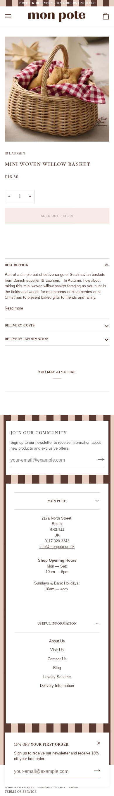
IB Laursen (15, 153)
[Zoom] (16, 130)
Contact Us (57, 659)
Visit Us (57, 650)
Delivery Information (57, 685)
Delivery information (27, 339)
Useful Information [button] (57, 623)
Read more (14, 308)
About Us (57, 641)
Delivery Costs (19, 325)
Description (16, 265)
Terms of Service (21, 791)
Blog (57, 668)
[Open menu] (13, 16)
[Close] (101, 743)
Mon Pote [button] (57, 501)
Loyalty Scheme (57, 677)
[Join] (95, 771)
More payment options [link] (23, 250)
